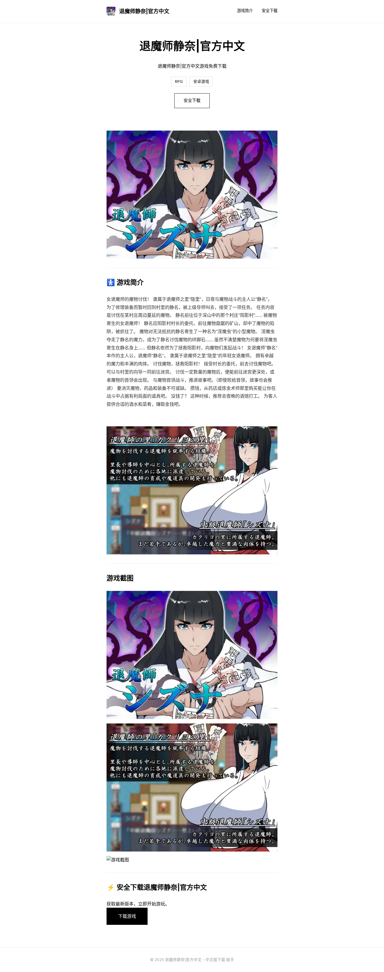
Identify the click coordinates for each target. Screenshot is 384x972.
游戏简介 (245, 10)
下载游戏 (127, 916)
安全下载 (269, 10)
